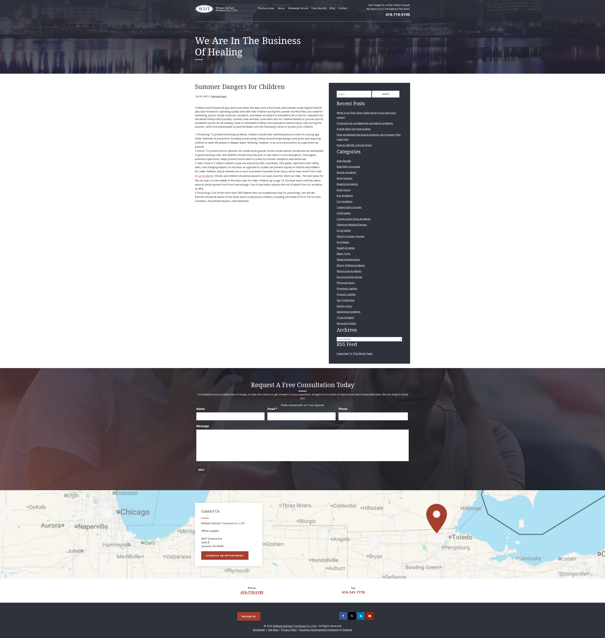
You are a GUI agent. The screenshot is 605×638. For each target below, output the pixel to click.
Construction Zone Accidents (354, 219)
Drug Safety (344, 230)
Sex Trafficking (345, 300)
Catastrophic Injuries (349, 207)
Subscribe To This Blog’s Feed (354, 353)
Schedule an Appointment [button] (225, 555)
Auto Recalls (344, 161)
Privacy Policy (289, 630)
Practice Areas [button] (266, 8)
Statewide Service (298, 8)
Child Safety (344, 213)
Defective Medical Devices (352, 224)
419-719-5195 (398, 14)
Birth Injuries (344, 178)
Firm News (343, 242)
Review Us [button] (249, 616)
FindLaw (347, 630)
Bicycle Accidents (346, 172)
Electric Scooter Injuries (350, 236)
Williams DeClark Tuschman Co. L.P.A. (295, 626)
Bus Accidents (345, 195)
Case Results (318, 8)
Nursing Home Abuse (349, 277)
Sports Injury (344, 306)
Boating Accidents (347, 184)
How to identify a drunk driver (354, 145)
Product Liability (346, 294)
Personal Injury (218, 96)
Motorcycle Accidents (349, 271)
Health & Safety (346, 248)
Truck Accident (345, 317)
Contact (342, 8)
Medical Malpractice (348, 259)
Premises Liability (347, 288)
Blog (332, 8)
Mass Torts (343, 253)
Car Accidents (205, 176)
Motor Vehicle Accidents (351, 265)
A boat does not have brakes (354, 129)
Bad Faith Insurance (348, 166)
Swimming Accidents (348, 311)
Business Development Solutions (318, 630)
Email (272, 409)
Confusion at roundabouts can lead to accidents (365, 123)
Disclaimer (259, 630)
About (281, 8)
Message (202, 426)
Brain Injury (344, 190)
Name (200, 409)
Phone (342, 409)
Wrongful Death (346, 323)
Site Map (273, 630)
